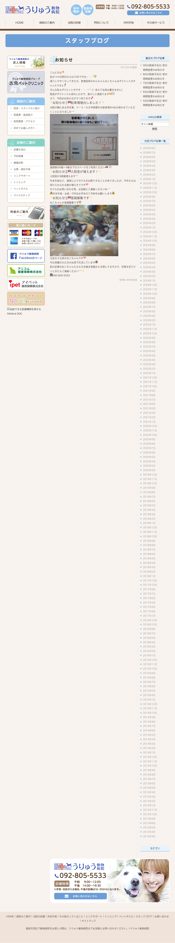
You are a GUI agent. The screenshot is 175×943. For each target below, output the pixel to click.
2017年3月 (149, 611)
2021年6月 (149, 404)
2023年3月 (149, 316)
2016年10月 (150, 624)
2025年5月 (149, 210)
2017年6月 (149, 598)
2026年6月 (149, 157)
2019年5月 (149, 505)
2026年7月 (149, 152)
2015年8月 (149, 677)
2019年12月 (150, 474)
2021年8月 (149, 395)
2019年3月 (149, 514)
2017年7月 (149, 594)
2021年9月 (149, 391)
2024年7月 (149, 254)
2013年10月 (150, 766)
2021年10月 (150, 386)
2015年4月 (149, 695)
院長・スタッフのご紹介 (27, 108)
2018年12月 (150, 527)
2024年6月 (149, 258)
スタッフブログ (144, 916)
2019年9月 (149, 488)
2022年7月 (149, 346)
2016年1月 (149, 655)
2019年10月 (150, 483)
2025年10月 (150, 192)
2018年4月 (149, 563)
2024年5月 (149, 263)
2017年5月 (149, 602)
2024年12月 (150, 232)
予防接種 (18, 156)
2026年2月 (149, 174)
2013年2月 (149, 801)
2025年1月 (149, 227)
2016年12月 (150, 620)
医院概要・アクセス (24, 121)
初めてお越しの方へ (24, 128)
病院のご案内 (23, 916)
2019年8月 (149, 492)
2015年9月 (149, 673)
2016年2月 (149, 651)
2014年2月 (149, 748)
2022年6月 (149, 351)
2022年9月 (149, 338)
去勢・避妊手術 (22, 169)
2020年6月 (149, 452)
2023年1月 (149, 324)
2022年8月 (149, 342)
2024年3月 (149, 272)
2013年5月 (149, 788)
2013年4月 (149, 792)
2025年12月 (150, 183)
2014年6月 (149, 730)
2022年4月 (149, 360)
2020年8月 (149, 443)
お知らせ (64, 60)
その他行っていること (71, 916)
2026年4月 (149, 166)
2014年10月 (150, 713)
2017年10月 (150, 585)
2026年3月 (149, 170)
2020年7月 (149, 448)
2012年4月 (149, 832)
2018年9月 (149, 541)
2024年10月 (150, 241)
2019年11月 (150, 479)
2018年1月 (149, 576)
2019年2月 (149, 518)
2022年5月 (149, 355)
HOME (19, 22)
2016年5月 (149, 638)
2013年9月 (149, 770)
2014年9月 (149, 717)
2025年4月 (149, 214)
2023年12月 (150, 285)
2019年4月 (149, 510)
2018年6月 (149, 554)
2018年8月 (149, 545)
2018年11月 (150, 532)
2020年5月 (149, 457)
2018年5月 (149, 558)
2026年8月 (149, 148)
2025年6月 (149, 205)
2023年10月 (150, 293)
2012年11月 (150, 810)
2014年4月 (149, 739)
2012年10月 (150, 814)
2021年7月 (149, 399)
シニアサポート (22, 176)
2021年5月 (149, 408)
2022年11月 (150, 329)
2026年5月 (149, 161)
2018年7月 (149, 549)
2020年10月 (150, 435)
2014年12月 (150, 704)
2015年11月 (150, 664)
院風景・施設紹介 (23, 115)
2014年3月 (149, 743)
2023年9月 (149, 298)
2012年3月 (149, 836)
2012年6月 (149, 823)
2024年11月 (150, 236)
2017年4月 (149, 607)
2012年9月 (149, 818)
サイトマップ (89, 921)
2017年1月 (149, 615)
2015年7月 (149, 682)
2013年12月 (150, 757)
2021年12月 (150, 377)
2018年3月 (149, 567)
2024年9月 (149, 245)
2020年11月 (150, 430)
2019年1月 (149, 523)
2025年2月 (149, 223)
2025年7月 (149, 201)
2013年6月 (149, 783)
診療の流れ (20, 149)
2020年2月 (149, 470)
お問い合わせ (161, 916)
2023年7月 (149, 307)
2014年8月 (149, 721)
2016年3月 (149, 646)
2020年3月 (149, 466)
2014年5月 (149, 735)
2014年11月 (150, 708)
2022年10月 (150, 333)
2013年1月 (149, 805)
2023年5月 (149, 311)
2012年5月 (149, 827)
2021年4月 (149, 413)
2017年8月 (149, 589)
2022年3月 (149, 364)
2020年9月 (149, 439)
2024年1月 (149, 280)
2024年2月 (149, 276)
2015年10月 (150, 669)
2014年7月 (149, 726)
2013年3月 (149, 796)
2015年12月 (150, 660)
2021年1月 (149, 421)
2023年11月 (150, 289)
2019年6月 (149, 501)
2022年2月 (149, 369)
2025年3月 (149, 218)
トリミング (20, 182)
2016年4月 (149, 642)
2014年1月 (149, 752)
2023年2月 (149, 320)
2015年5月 (149, 691)
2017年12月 (150, 580)
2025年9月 (149, 196)
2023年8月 (149, 302)
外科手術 (52, 916)
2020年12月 (150, 426)
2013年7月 (149, 779)
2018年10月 (150, 536)
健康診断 (18, 163)
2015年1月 (149, 699)
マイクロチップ (22, 195)
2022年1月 (149, 373)
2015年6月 (149, 686)
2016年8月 (149, 629)
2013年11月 (150, 761)
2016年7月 (149, 633)
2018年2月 (149, 571)
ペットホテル (21, 189)
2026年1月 (149, 179)
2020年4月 (149, 461)
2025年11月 (150, 188)
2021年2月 (149, 417)
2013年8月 (149, 774)
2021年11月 (150, 382)
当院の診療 (74, 22)
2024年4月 (149, 267)
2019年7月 (149, 496)
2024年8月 (149, 249)
